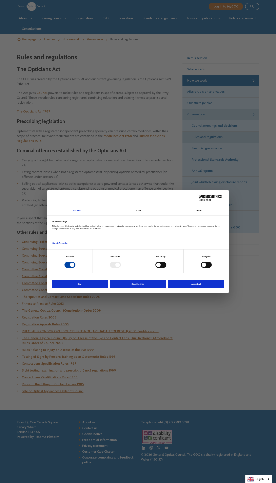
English (260, 479)
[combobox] (258, 479)
